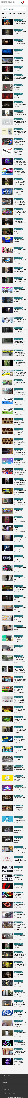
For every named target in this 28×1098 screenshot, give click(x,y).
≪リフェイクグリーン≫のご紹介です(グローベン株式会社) (20, 281)
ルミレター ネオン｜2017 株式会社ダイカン (20, 895)
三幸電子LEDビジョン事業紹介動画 (20, 300)
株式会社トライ (17, 124)
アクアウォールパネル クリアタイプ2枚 (20, 849)
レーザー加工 (17, 759)
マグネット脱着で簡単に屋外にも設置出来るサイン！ (20, 481)
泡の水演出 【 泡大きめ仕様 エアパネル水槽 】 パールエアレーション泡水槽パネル (20, 503)
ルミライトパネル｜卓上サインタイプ (20, 1033)
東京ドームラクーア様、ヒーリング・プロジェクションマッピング (20, 212)
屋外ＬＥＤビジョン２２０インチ (20, 568)
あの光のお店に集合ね (19, 112)
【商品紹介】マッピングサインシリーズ (20, 788)
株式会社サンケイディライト (20, 114)
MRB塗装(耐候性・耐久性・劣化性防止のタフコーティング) (20, 769)
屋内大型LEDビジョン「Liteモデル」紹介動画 (19, 171)
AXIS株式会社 (17, 832)
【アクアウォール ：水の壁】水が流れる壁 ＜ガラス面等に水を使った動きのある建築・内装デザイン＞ (20, 393)
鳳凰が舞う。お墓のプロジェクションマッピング (20, 965)
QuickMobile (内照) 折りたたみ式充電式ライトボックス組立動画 (20, 122)
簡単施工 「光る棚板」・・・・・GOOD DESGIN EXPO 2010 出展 (20, 1062)
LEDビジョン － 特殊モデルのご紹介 (20, 191)
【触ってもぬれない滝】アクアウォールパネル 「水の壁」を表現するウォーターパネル (20, 671)
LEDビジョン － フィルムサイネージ (20, 260)
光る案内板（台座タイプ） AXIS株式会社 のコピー (20, 829)
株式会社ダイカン (17, 791)
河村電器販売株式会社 (18, 781)
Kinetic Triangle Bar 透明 (20, 104)
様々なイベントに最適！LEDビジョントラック (19, 739)
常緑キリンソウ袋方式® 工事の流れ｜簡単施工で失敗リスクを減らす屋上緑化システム (20, 355)
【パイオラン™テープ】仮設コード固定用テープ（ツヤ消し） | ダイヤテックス (20, 321)
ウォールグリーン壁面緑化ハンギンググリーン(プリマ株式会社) (20, 364)
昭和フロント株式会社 (18, 957)
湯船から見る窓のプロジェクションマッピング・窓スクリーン (20, 680)
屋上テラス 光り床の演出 (19, 1042)
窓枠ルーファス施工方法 (19, 382)
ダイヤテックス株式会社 (19, 323)
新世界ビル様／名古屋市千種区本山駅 (20, 290)
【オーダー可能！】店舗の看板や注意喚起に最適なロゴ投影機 (20, 78)
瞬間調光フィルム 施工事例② (20, 598)
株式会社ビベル (17, 862)
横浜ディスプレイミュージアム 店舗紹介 (20, 925)
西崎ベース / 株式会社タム (19, 484)
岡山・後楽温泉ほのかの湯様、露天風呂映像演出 (20, 491)
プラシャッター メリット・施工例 (20, 618)
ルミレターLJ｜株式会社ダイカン (20, 936)
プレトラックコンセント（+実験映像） (19, 778)
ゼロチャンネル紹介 (18, 886)
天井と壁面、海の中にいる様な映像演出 (20, 240)
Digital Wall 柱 (17, 68)
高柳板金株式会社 (17, 917)
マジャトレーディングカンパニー (20, 811)
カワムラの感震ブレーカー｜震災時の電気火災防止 (20, 819)
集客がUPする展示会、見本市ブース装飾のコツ (20, 808)
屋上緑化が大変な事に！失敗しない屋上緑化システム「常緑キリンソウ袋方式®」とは (20, 375)
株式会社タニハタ (17, 424)
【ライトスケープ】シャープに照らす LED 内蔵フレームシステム (20, 182)
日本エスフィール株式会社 (19, 521)
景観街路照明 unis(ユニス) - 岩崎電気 (20, 310)
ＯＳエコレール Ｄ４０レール (20, 401)
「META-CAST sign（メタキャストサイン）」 (20, 538)
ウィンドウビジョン (18, 974)
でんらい (15, 25)
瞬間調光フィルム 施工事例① (20, 608)
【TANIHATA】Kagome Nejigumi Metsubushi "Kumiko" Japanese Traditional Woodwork (19, 443)
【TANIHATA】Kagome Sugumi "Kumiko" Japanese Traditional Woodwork (19, 433)
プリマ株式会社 (17, 365)
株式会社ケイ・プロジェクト (20, 1044)
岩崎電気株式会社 (17, 313)
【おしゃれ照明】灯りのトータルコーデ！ (20, 32)
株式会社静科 (16, 641)
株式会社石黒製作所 (18, 154)
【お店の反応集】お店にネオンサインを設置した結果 (20, 161)
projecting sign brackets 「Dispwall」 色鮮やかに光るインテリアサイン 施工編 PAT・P (20, 1025)
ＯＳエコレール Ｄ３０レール (20, 411)
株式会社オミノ (17, 541)
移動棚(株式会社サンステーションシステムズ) (20, 330)
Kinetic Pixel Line (18, 95)
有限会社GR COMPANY (19, 801)
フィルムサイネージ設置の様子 (20, 250)
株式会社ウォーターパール (19, 204)
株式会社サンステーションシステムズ (20, 333)
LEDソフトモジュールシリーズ (20, 648)
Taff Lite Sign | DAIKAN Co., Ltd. (19, 993)
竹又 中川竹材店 (17, 233)
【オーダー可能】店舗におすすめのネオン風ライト (20, 22)
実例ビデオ (16, 519)
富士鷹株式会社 (17, 53)
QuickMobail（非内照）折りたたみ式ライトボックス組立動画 (20, 132)
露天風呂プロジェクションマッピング (20, 719)
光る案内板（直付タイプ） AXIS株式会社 (20, 839)
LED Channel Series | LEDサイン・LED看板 (20, 1013)
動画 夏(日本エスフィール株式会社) (20, 528)
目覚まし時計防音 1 (18, 946)
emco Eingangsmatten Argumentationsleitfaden (20, 859)
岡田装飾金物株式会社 (18, 404)
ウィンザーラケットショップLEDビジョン (20, 749)
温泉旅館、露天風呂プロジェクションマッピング (20, 588)
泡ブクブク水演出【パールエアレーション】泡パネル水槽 (20, 452)
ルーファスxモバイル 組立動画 (20, 578)
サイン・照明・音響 (18, 19)
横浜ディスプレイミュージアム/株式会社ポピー (20, 928)
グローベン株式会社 (18, 273)
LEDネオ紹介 (17, 869)
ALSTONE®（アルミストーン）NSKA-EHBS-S (20, 658)
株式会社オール (17, 651)
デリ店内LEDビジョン (19, 511)
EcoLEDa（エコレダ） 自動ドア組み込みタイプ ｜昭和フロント (20, 956)
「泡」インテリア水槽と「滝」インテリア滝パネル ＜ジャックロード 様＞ (20, 202)
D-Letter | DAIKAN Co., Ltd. (19, 983)
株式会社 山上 (17, 601)
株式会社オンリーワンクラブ (20, 184)
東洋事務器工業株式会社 (19, 144)
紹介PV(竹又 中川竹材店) (19, 231)
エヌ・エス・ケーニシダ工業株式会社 (20, 661)
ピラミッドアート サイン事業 (20, 915)
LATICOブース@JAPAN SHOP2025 (19, 141)
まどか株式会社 (17, 761)
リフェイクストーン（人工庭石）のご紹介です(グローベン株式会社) (20, 271)
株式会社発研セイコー (18, 870)
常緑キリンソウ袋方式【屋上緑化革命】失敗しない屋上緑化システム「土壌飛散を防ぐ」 (20, 473)
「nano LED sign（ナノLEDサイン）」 (19, 548)
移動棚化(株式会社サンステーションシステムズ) (20, 341)
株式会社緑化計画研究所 (19, 355)
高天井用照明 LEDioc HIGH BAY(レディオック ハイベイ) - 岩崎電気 (20, 462)
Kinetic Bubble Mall (18, 60)
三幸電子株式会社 (17, 174)
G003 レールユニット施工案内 (20, 151)
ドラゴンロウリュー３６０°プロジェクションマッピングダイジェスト (20, 710)
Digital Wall (17, 87)
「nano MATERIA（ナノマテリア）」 (20, 558)
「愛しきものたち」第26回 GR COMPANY (20, 798)
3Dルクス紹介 (17, 877)
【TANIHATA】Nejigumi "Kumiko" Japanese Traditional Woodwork (19, 422)
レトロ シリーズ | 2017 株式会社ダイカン (19, 905)
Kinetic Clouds (17, 51)
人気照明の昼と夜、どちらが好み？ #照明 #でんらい (20, 221)
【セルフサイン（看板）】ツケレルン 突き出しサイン (20, 699)
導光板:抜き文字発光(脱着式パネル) (20, 628)
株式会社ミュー (17, 214)
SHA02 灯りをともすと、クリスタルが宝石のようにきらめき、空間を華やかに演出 (20, 44)
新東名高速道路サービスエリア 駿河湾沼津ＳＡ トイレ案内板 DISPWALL (20, 1052)
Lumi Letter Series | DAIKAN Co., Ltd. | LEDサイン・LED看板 (20, 1004)
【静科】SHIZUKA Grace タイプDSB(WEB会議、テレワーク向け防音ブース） (20, 639)
